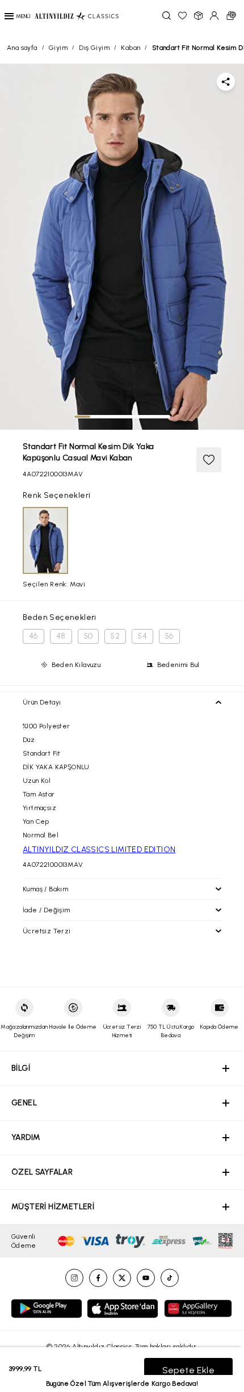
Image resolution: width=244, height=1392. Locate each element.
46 (33, 636)
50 (88, 636)
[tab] (82, 417)
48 (61, 636)
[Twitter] (122, 1278)
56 (169, 636)
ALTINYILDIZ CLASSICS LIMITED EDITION (99, 849)
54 (142, 636)
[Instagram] (74, 1278)
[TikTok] (170, 1278)
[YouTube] (146, 1278)
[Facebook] (98, 1278)
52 (115, 636)
